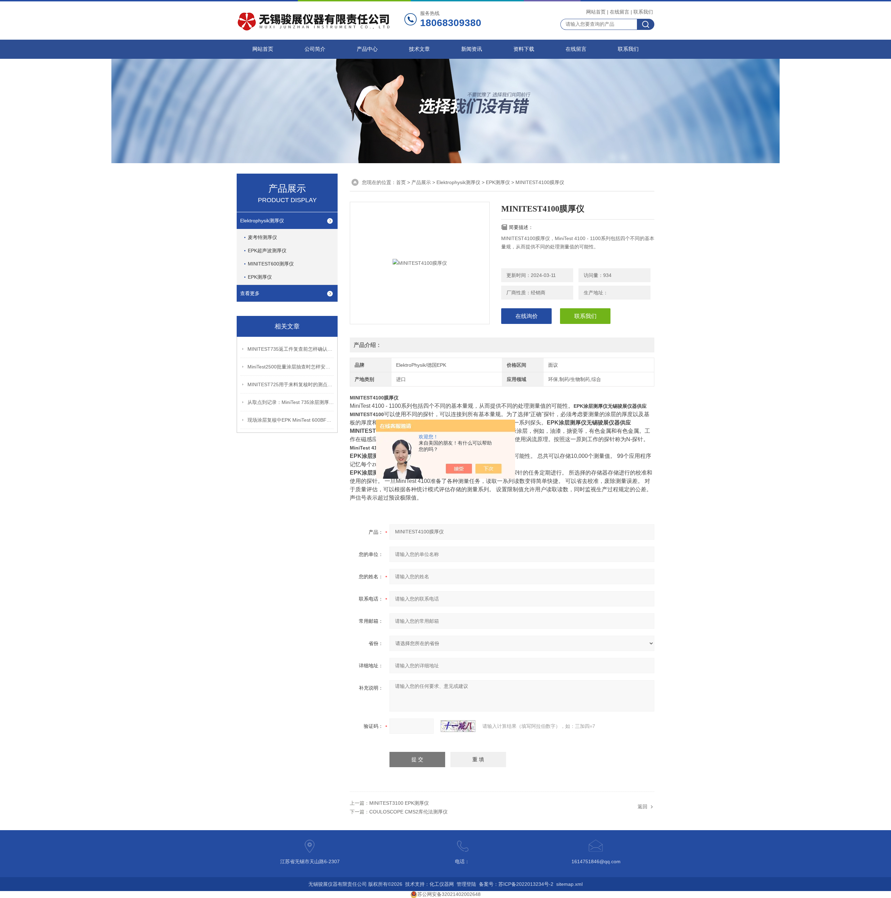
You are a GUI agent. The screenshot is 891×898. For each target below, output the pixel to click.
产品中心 (367, 49)
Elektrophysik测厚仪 (262, 220)
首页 (401, 182)
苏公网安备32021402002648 (449, 894)
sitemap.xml (569, 884)
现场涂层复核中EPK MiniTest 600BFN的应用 (290, 420)
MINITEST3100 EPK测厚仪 (399, 803)
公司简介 (315, 49)
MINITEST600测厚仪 (271, 264)
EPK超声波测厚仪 (267, 250)
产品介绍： (367, 345)
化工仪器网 (441, 884)
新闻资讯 (471, 49)
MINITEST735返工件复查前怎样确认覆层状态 (290, 349)
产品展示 (421, 182)
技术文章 (419, 49)
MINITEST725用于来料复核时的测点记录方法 (290, 384)
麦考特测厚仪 (262, 237)
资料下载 (523, 49)
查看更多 (250, 293)
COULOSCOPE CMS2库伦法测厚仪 (408, 811)
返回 (642, 806)
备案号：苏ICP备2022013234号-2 (516, 884)
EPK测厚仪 (260, 277)
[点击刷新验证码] (458, 726)
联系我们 (643, 12)
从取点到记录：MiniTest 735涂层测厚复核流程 (290, 402)
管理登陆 (466, 884)
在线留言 (619, 12)
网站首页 (596, 12)
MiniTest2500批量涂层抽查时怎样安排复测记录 (290, 366)
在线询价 (526, 316)
